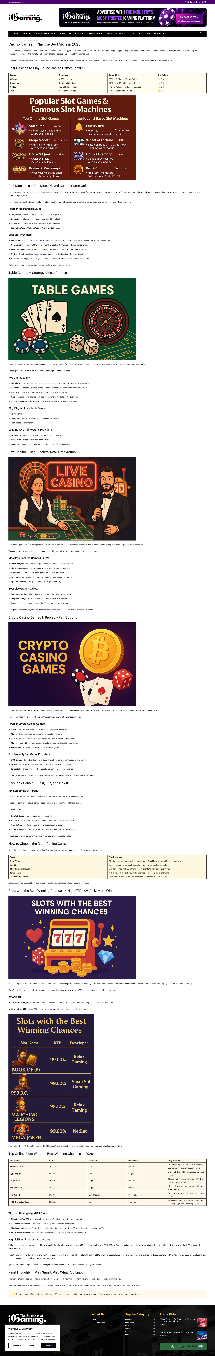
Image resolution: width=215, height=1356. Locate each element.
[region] (32, 1338)
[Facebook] (185, 2)
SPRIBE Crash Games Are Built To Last (176, 1332)
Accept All (48, 1346)
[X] (202, 2)
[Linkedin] (190, 2)
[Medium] (193, 2)
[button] (201, 34)
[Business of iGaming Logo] (31, 17)
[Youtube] (205, 2)
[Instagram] (188, 2)
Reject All (32, 1346)
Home (10, 40)
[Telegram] (196, 2)
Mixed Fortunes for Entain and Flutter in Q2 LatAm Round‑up (177, 1320)
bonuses (45, 1232)
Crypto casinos (15, 710)
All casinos (13, 883)
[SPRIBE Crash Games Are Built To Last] (202, 1335)
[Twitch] (199, 2)
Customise (16, 1346)
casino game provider (33, 240)
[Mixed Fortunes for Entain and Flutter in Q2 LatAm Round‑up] (202, 1322)
